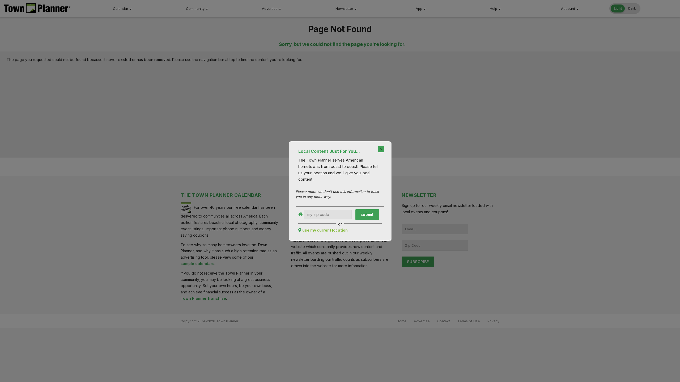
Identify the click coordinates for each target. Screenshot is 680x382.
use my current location (325, 230)
